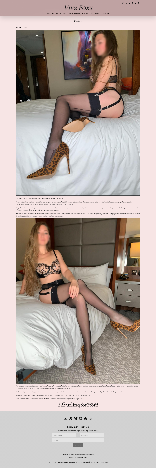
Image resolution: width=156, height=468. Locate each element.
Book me (106, 13)
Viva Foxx (78, 8)
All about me (61, 13)
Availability (95, 13)
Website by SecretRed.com (78, 457)
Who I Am (50, 13)
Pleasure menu (74, 13)
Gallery (85, 13)
